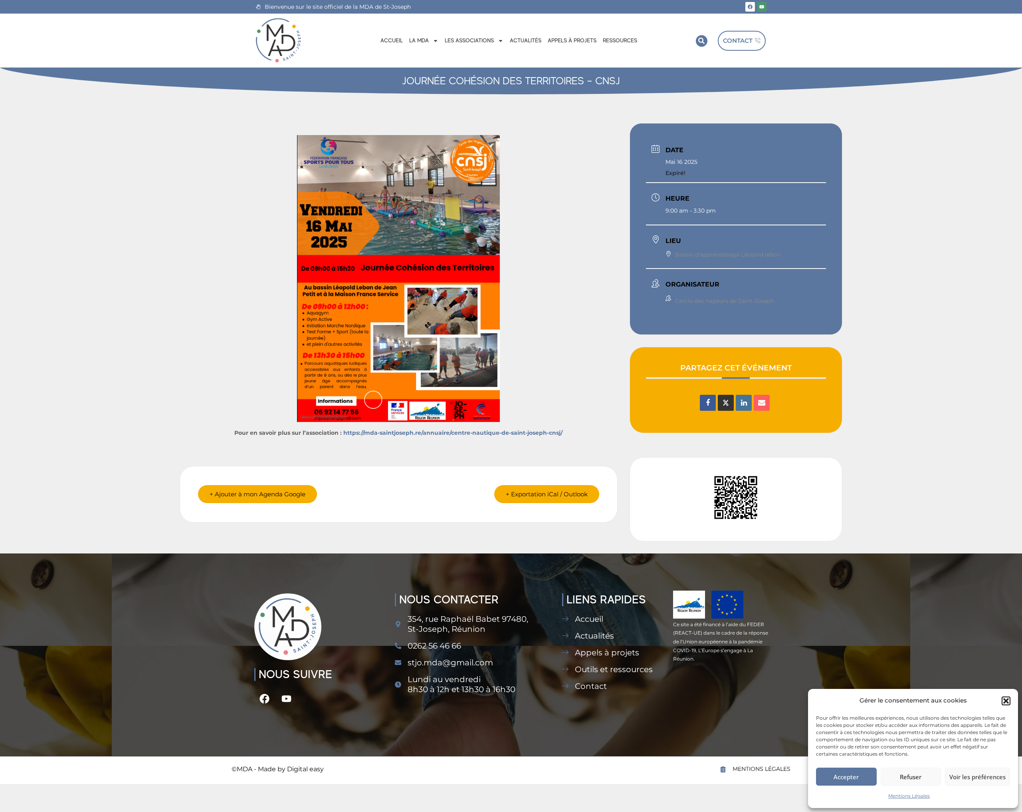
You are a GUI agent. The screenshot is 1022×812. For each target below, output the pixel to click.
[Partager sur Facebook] (708, 403)
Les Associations (469, 40)
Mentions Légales (909, 796)
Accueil (391, 40)
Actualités (525, 40)
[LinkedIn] (744, 403)
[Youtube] (761, 7)
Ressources (620, 40)
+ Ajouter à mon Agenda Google (257, 494)
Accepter (846, 777)
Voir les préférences (977, 777)
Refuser (910, 777)
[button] (1006, 701)
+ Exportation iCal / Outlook (547, 494)
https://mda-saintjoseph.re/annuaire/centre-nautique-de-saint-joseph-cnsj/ (452, 432)
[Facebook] (750, 7)
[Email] (762, 403)
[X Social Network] (726, 403)
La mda (419, 40)
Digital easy (305, 769)
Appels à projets (572, 40)
